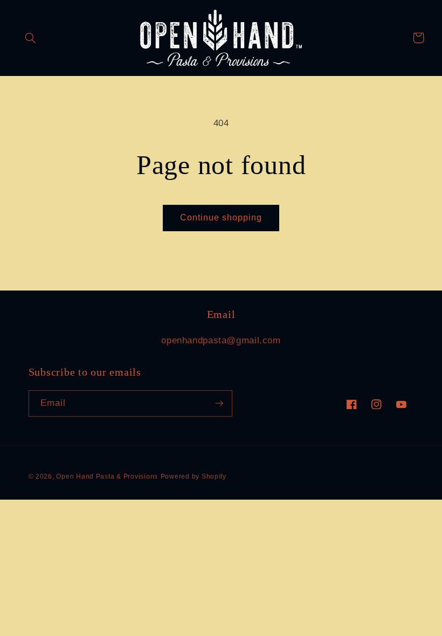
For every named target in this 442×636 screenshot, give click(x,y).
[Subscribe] (218, 403)
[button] (30, 37)
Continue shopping (221, 217)
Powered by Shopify (193, 476)
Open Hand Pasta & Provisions (107, 476)
